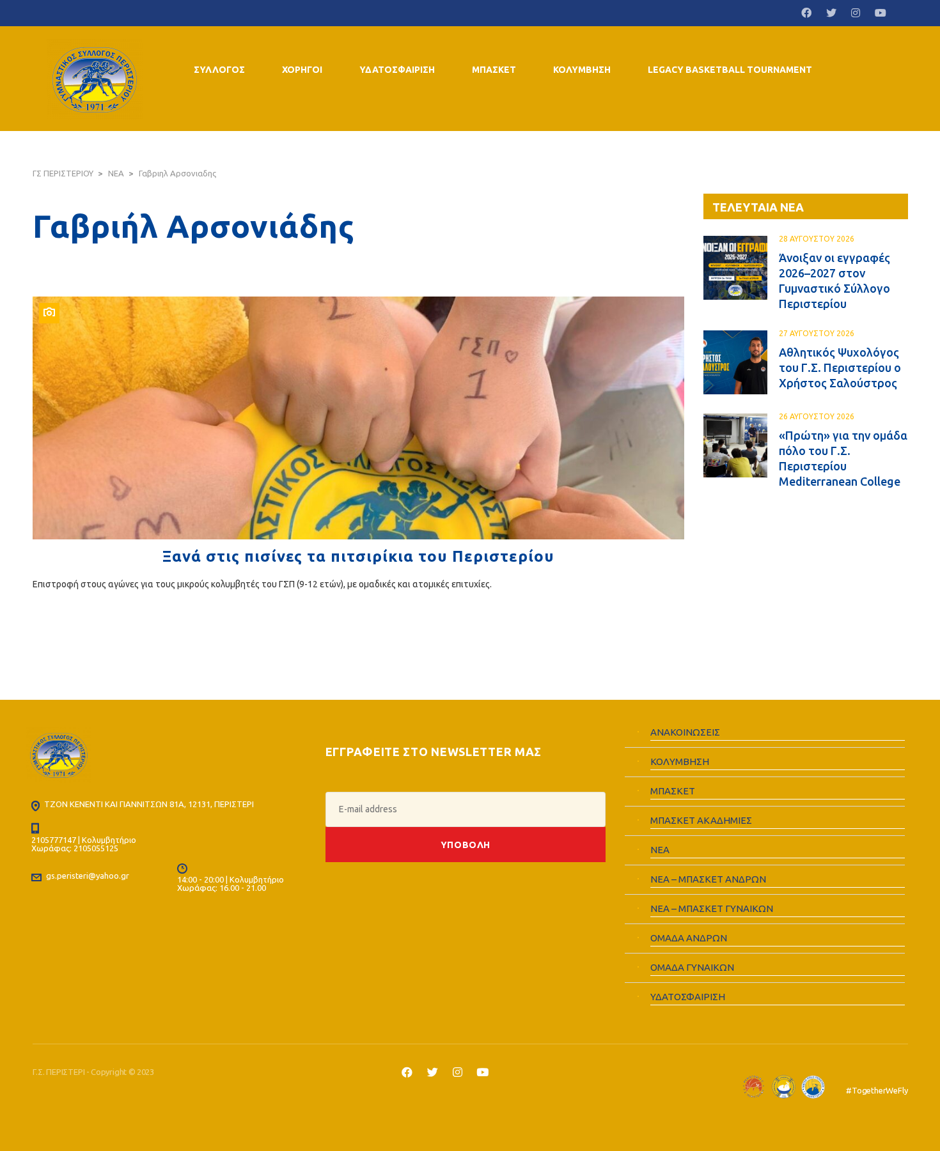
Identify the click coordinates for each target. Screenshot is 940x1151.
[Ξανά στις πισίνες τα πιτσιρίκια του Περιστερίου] (358, 418)
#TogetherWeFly (876, 1090)
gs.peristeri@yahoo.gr (87, 875)
